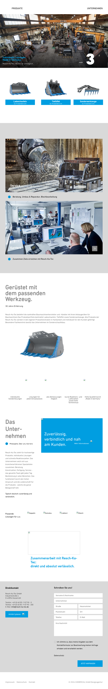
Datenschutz (59, 655)
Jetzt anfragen (88, 663)
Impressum (10, 682)
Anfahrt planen (15, 614)
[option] (54, 41)
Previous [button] (99, 62)
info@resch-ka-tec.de (20, 607)
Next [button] (102, 62)
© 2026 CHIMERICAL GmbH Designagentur (86, 682)
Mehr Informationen (81, 443)
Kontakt (32, 682)
